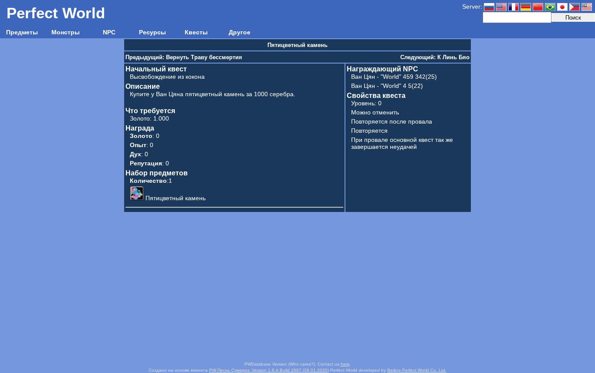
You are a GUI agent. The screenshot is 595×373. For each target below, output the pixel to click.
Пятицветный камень (175, 198)
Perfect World (56, 12)
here (345, 364)
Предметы (22, 32)
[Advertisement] (297, 287)
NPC (109, 32)
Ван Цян (363, 76)
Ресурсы (152, 32)
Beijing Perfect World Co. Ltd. (416, 370)
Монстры (65, 32)
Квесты (196, 32)
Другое (239, 32)
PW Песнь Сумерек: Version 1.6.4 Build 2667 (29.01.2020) (269, 370)
